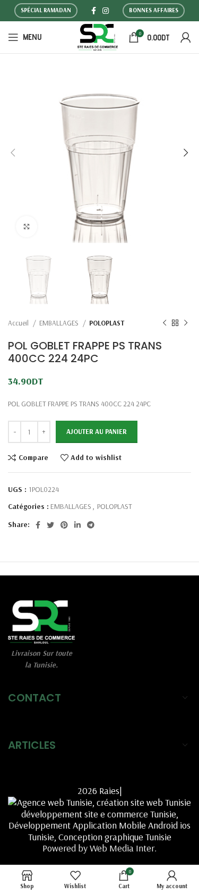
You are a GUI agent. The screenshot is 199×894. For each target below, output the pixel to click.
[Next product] (185, 323)
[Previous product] (164, 323)
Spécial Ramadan (46, 10)
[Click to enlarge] (26, 226)
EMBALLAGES (59, 323)
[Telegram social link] (91, 525)
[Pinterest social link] (64, 525)
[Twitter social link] (50, 525)
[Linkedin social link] (77, 525)
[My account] (185, 37)
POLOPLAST (106, 323)
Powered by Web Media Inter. (99, 848)
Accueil (19, 323)
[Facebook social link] (93, 11)
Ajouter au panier (96, 431)
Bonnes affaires (153, 10)
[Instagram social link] (105, 11)
